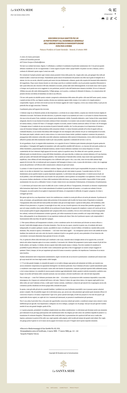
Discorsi (21, 15)
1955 (28, 15)
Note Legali (54, 387)
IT (63, 27)
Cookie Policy (64, 387)
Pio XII (14, 15)
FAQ (47, 387)
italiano (108, 14)
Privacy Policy (74, 387)
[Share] (115, 18)
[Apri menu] (114, 10)
